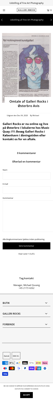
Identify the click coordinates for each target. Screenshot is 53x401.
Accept (26, 395)
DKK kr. (16, 356)
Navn (5, 170)
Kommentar (8, 198)
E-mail (5, 184)
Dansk (6, 356)
